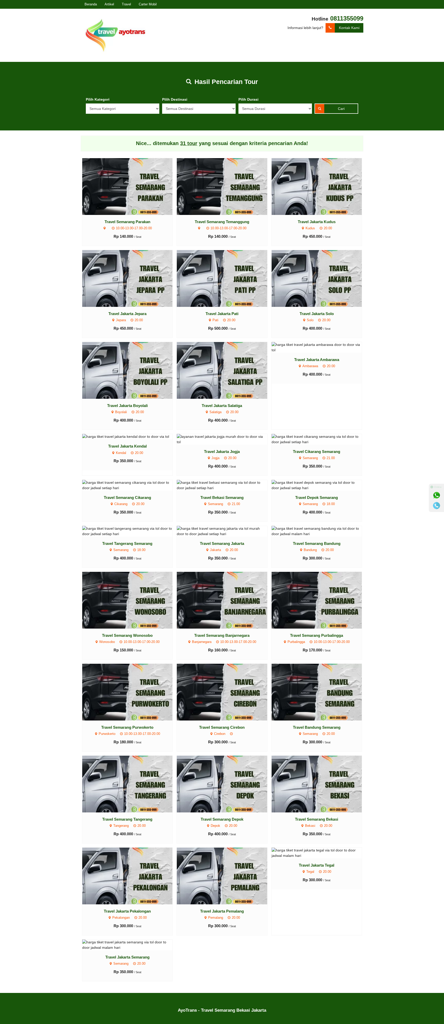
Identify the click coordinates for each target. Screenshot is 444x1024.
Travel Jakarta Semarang (127, 957)
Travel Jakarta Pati (222, 313)
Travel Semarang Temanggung (222, 222)
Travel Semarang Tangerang (127, 819)
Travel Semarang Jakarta (222, 543)
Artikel (109, 4)
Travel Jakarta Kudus (317, 222)
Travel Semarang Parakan (127, 222)
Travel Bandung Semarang (316, 727)
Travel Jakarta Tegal (316, 865)
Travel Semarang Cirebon (222, 727)
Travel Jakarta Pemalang (222, 911)
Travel (126, 4)
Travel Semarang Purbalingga (316, 635)
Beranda (91, 4)
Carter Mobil (148, 4)
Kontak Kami (349, 28)
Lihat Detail (132, 186)
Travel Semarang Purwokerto (127, 727)
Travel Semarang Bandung (316, 543)
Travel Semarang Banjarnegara (221, 635)
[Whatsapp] (436, 495)
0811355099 (346, 18)
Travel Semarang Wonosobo (127, 635)
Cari (341, 109)
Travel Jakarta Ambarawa (316, 359)
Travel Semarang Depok (222, 819)
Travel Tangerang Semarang (127, 543)
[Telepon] (436, 505)
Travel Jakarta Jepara (127, 313)
